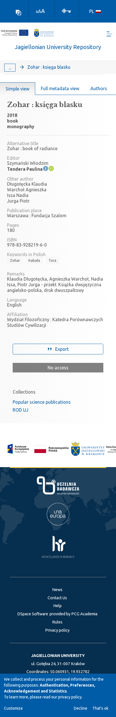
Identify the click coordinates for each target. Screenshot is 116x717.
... (10, 67)
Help (57, 605)
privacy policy (70, 697)
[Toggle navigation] (109, 34)
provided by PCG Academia (73, 614)
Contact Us (57, 598)
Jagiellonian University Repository (58, 47)
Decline (80, 708)
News (57, 589)
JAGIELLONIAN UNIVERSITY (58, 655)
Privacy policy (57, 630)
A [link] (37, 12)
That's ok (100, 708)
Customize (13, 708)
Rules (57, 622)
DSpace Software (32, 614)
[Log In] (66, 10)
